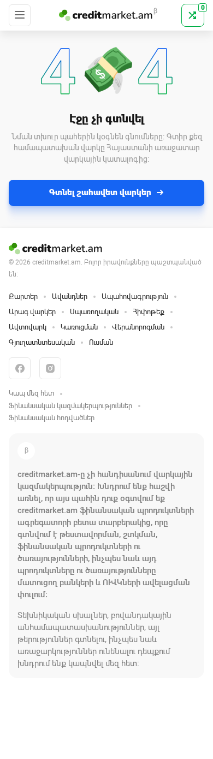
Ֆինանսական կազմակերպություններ (70, 406)
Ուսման (101, 342)
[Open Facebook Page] (20, 368)
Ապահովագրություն (135, 296)
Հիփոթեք (148, 312)
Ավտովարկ (27, 327)
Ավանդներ (69, 296)
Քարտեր (23, 296)
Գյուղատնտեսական (42, 342)
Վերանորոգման (138, 327)
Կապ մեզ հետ (31, 393)
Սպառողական (94, 312)
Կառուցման (79, 327)
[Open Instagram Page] (50, 368)
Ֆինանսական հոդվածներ (51, 418)
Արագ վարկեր (32, 312)
